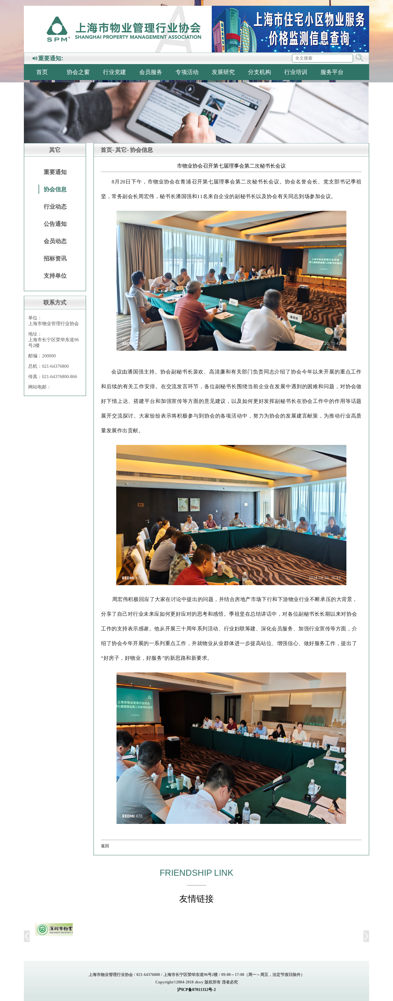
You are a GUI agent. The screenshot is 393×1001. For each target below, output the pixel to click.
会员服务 (150, 72)
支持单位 (55, 275)
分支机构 (259, 72)
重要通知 (55, 172)
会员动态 (55, 241)
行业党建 (114, 72)
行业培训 (295, 72)
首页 (42, 72)
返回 (105, 845)
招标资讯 (55, 258)
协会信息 (55, 189)
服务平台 (332, 72)
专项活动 (187, 72)
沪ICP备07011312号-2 (196, 989)
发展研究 (223, 72)
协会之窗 (78, 72)
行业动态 (55, 206)
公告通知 (55, 224)
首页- (107, 150)
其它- (122, 150)
